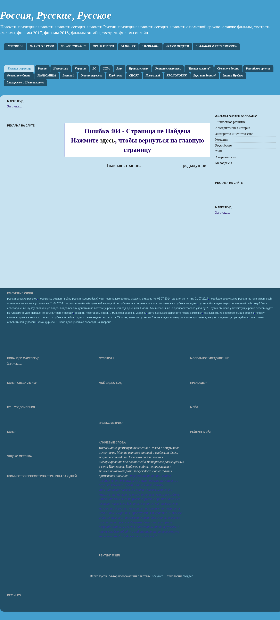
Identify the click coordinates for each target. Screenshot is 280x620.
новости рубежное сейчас (59, 317)
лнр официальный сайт (237, 303)
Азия (119, 68)
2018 (218, 151)
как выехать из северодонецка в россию (229, 312)
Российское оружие (258, 68)
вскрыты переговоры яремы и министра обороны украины (110, 312)
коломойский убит (93, 298)
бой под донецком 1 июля (132, 308)
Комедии (221, 139)
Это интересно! (91, 75)
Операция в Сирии (19, 75)
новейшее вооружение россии (228, 298)
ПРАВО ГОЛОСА (103, 46)
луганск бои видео (210, 303)
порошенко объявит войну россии (52, 312)
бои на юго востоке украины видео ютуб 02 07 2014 (138, 298)
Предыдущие (192, 165)
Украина (80, 68)
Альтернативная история (232, 127)
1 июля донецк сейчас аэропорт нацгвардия (83, 322)
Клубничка (115, 75)
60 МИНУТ (128, 46)
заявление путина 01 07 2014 (190, 298)
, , (175, 317)
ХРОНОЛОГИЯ (177, 75)
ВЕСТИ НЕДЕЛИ (177, 46)
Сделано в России (228, 68)
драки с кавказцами (89, 317)
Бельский (68, 75)
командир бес (46, 322)
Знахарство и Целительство (25, 82)
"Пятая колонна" (199, 68)
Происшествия (138, 68)
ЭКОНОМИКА (46, 75)
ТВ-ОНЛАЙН (150, 46)
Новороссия (60, 68)
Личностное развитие (230, 122)
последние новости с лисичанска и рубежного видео (164, 303)
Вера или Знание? (204, 75)
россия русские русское (22, 298)
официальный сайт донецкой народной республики (98, 303)
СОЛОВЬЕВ (15, 46)
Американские (225, 157)
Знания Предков (233, 75)
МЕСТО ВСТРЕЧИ (42, 46)
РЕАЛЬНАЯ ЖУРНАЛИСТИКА (216, 46)
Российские (223, 145)
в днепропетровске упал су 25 (190, 308)
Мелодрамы (223, 163)
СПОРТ (134, 75)
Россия (42, 68)
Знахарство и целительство (234, 133)
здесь (107, 140)
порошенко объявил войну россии (60, 298)
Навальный (153, 75)
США (106, 68)
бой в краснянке (160, 308)
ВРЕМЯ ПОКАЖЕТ (73, 46)
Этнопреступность (168, 68)
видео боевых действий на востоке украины (87, 308)
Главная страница (19, 68)
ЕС (94, 68)
